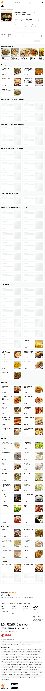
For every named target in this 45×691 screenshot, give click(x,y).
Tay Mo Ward (36, 666)
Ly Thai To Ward (12, 657)
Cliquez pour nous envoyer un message (22, 600)
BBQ (11, 644)
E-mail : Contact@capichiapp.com (9, 631)
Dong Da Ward (25, 672)
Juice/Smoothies (39, 641)
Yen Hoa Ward (18, 671)
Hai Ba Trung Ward (12, 674)
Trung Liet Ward (38, 667)
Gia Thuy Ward (4, 652)
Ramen (20, 641)
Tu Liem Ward (12, 677)
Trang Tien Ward (15, 667)
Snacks (29, 644)
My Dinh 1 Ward (5, 659)
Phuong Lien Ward (29, 664)
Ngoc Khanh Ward (21, 661)
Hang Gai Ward (12, 654)
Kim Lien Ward (35, 654)
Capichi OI (24, 610)
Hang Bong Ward (40, 652)
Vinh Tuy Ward (25, 669)
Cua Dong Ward (24, 649)
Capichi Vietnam (25, 608)
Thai (24, 642)
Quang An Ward (13, 666)
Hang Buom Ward (5, 654)
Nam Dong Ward (19, 659)
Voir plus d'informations (39, 20)
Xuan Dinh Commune (33, 669)
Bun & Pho (20, 642)
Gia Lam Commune (5, 679)
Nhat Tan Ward (24, 662)
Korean (15, 642)
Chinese (27, 642)
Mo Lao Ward (38, 657)
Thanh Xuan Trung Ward (6, 667)
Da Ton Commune (21, 651)
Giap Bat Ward (18, 652)
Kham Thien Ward (28, 654)
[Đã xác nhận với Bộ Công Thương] (22, 635)
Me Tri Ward (32, 657)
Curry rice (3, 641)
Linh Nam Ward (5, 657)
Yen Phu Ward (25, 671)
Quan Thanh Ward (5, 666)
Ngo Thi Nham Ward (5, 661)
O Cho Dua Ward (31, 662)
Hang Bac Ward (25, 652)
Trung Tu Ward (4, 669)
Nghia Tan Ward (34, 659)
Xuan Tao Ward (11, 671)
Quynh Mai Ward (29, 666)
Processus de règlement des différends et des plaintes (37, 613)
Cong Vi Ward (16, 649)
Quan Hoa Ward (38, 664)
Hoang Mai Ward (28, 674)
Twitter (13, 613)
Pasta (3, 642)
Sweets (16, 641)
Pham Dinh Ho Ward (39, 662)
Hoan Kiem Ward (20, 674)
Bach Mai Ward (5, 672)
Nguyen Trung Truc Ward (6, 662)
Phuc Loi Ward (22, 664)
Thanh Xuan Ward (5, 677)
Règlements (35, 609)
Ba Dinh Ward (40, 671)
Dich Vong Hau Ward (6, 651)
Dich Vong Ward (38, 649)
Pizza (38, 642)
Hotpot (8, 644)
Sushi (24, 641)
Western (6, 642)
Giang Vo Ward (11, 652)
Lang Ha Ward (10, 656)
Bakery (11, 642)
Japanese (4, 644)
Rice (7, 641)
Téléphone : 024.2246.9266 (7, 630)
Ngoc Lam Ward (29, 661)
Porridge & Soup (17, 644)
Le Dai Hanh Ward (26, 656)
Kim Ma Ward (4, 656)
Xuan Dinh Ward (26, 677)
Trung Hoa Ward (31, 667)
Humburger (12, 641)
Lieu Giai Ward (34, 656)
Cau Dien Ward (10, 649)
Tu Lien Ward (11, 669)
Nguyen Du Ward (36, 661)
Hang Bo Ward (32, 652)
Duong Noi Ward (14, 651)
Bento (28, 641)
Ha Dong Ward (4, 674)
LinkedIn (13, 610)
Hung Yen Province (32, 671)
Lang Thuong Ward (18, 656)
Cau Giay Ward (12, 672)
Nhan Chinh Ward (16, 662)
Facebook (14, 608)
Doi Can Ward (29, 651)
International (23, 644)
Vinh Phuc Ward (18, 669)
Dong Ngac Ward (33, 672)
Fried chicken (33, 642)
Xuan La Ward (4, 671)
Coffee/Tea (32, 641)
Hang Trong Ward (20, 654)
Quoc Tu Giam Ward (21, 666)
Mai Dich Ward (19, 657)
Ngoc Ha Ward (13, 661)
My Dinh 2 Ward (12, 659)
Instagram (13, 611)
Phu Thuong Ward (14, 664)
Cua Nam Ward (31, 649)
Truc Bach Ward (23, 667)
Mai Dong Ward (26, 657)
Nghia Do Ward (27, 659)
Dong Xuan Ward (36, 651)
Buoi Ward (4, 649)
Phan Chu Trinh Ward (6, 664)
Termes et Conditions (37, 611)
